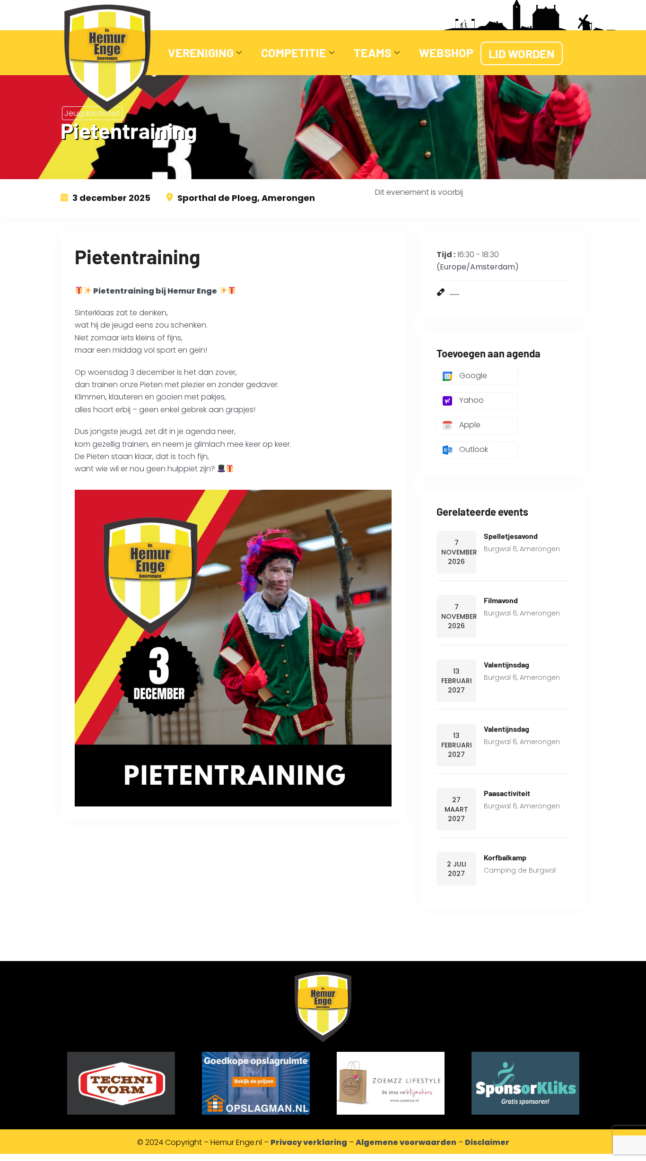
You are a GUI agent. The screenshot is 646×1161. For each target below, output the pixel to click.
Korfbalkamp (505, 857)
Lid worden (522, 53)
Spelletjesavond (511, 535)
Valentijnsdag (506, 664)
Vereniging (201, 52)
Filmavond (501, 600)
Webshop (446, 52)
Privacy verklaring (309, 1142)
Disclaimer (487, 1142)
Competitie (293, 52)
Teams (373, 52)
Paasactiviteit (507, 792)
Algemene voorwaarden (406, 1142)
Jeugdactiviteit (92, 113)
